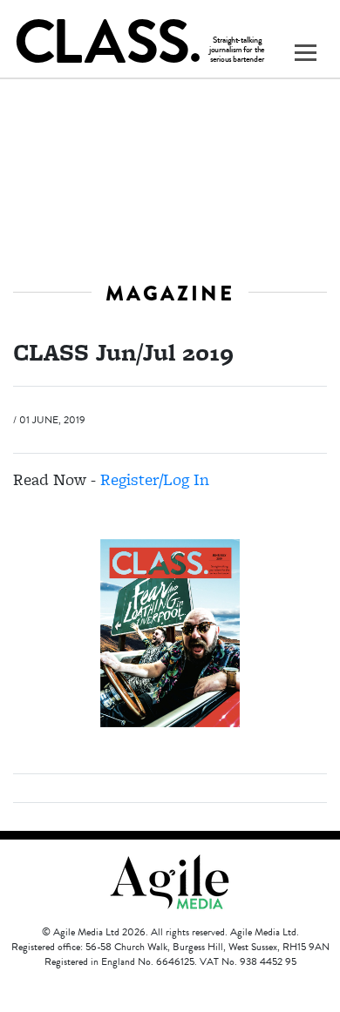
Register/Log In (154, 479)
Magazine (170, 293)
